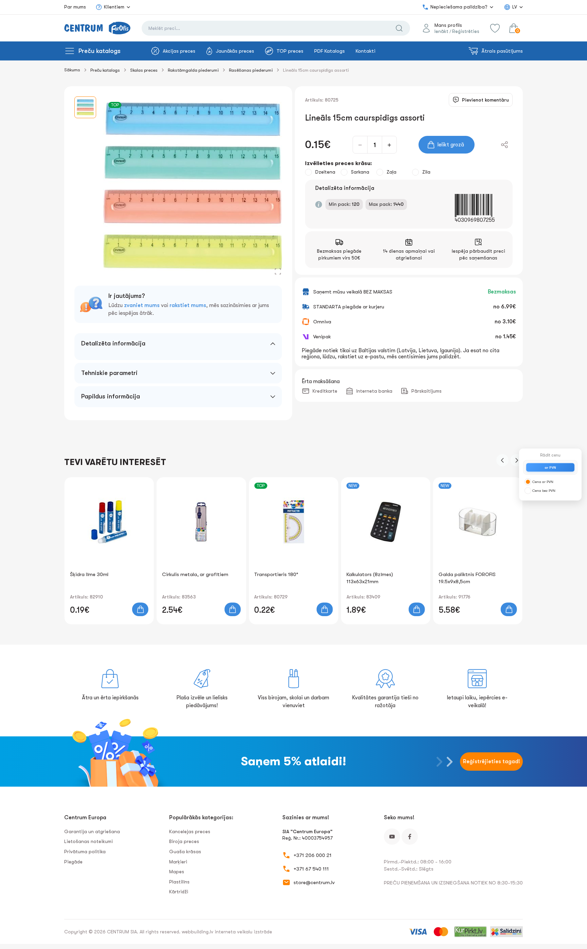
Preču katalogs (99, 51)
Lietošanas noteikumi (88, 841)
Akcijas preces (179, 51)
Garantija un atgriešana (92, 831)
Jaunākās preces (235, 51)
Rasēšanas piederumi (251, 70)
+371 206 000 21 (313, 855)
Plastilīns (179, 881)
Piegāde (73, 861)
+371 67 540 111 (311, 869)
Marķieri (178, 861)
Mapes (176, 871)
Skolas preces (144, 70)
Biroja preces (184, 841)
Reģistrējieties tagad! (491, 761)
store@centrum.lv (314, 882)
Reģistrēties (465, 31)
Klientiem (114, 7)
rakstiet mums (188, 305)
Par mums (75, 7)
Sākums (72, 69)
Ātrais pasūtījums (502, 51)
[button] (502, 460)
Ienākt (441, 31)
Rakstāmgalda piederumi (193, 70)
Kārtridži (178, 891)
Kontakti (365, 51)
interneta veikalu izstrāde (243, 931)
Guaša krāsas (185, 851)
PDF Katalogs (329, 51)
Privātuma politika (85, 851)
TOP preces (290, 51)
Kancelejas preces (189, 831)
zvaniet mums (142, 305)
